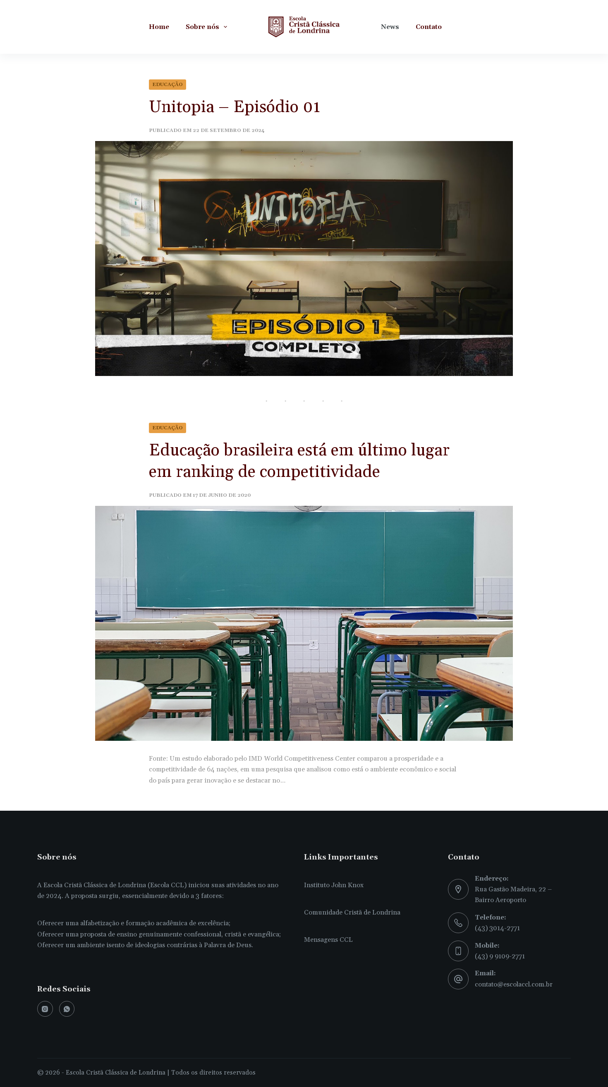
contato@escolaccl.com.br (514, 984)
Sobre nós (202, 27)
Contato (429, 27)
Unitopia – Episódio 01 (234, 107)
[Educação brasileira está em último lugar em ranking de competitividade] (304, 623)
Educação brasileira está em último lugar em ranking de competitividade (299, 461)
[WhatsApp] (67, 1009)
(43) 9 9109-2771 (500, 956)
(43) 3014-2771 (497, 928)
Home (159, 27)
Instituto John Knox (334, 885)
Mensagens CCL (328, 940)
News (390, 27)
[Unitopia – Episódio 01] (304, 258)
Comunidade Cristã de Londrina (352, 912)
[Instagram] (45, 1009)
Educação (167, 84)
